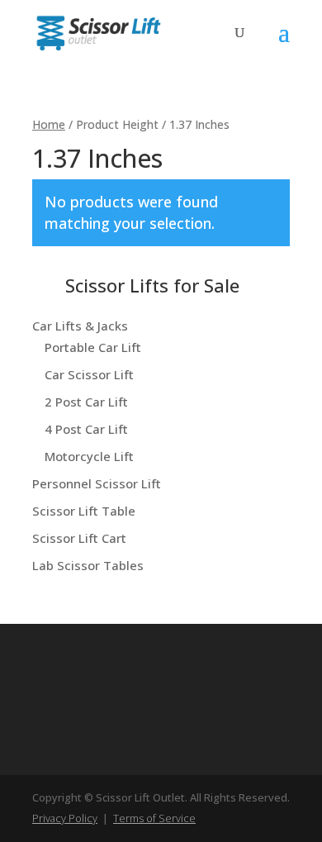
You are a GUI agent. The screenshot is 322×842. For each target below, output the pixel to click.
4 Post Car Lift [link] (86, 429)
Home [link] (48, 124)
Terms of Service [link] (154, 818)
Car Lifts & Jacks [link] (80, 325)
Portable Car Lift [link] (93, 347)
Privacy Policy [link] (64, 818)
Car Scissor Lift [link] (89, 374)
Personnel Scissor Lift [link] (96, 483)
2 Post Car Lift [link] (86, 401)
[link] (98, 31)
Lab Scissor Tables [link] (88, 565)
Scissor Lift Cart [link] (79, 538)
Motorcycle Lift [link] (89, 456)
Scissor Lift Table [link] (83, 510)
